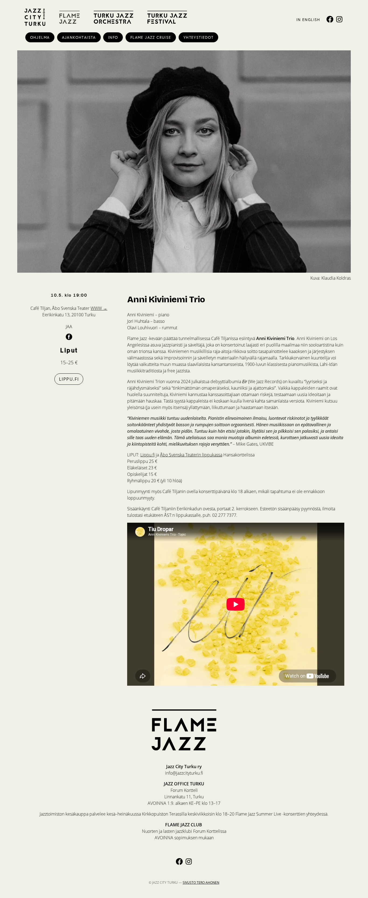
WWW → (99, 308)
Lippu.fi (69, 379)
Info (113, 37)
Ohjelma (40, 37)
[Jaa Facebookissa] (69, 336)
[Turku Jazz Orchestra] (113, 17)
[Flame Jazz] (69, 17)
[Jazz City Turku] (35, 17)
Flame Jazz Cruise (150, 37)
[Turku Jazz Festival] (167, 17)
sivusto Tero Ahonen (201, 882)
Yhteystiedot (198, 37)
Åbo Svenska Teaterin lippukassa (191, 454)
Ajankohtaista (79, 37)
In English (308, 19)
